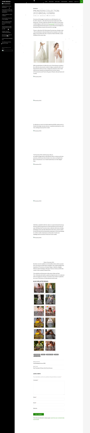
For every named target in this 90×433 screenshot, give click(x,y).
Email (34, 402)
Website (35, 408)
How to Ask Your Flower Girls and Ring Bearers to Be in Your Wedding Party (7, 11)
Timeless (56, 354)
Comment (35, 380)
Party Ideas (57, 1)
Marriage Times (50, 354)
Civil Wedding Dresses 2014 (39, 362)
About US (76, 1)
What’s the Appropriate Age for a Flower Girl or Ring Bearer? (7, 23)
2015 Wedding (37, 354)
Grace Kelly (43, 15)
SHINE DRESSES (6, 1)
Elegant (43, 354)
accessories (51, 24)
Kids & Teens (51, 1)
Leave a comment (51, 15)
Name (35, 397)
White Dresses (37, 356)
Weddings (71, 1)
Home (46, 1)
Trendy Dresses (64, 1)
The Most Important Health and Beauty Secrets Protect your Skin (7, 27)
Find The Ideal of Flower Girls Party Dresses (42, 367)
